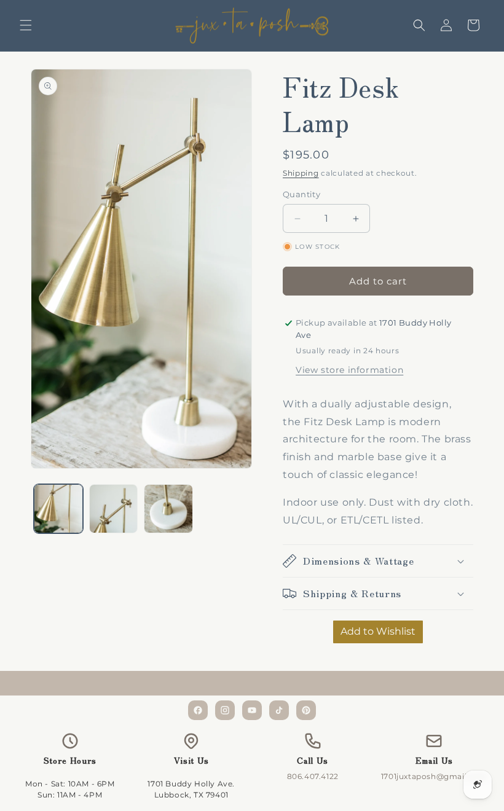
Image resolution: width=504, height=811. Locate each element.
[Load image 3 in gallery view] (168, 508)
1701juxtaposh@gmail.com (434, 776)
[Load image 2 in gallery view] (113, 508)
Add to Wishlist (378, 631)
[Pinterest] (306, 710)
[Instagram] (225, 710)
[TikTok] (279, 710)
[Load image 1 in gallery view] (58, 508)
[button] (25, 25)
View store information (349, 369)
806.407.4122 (313, 776)
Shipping (301, 173)
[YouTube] (252, 710)
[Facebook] (198, 710)
